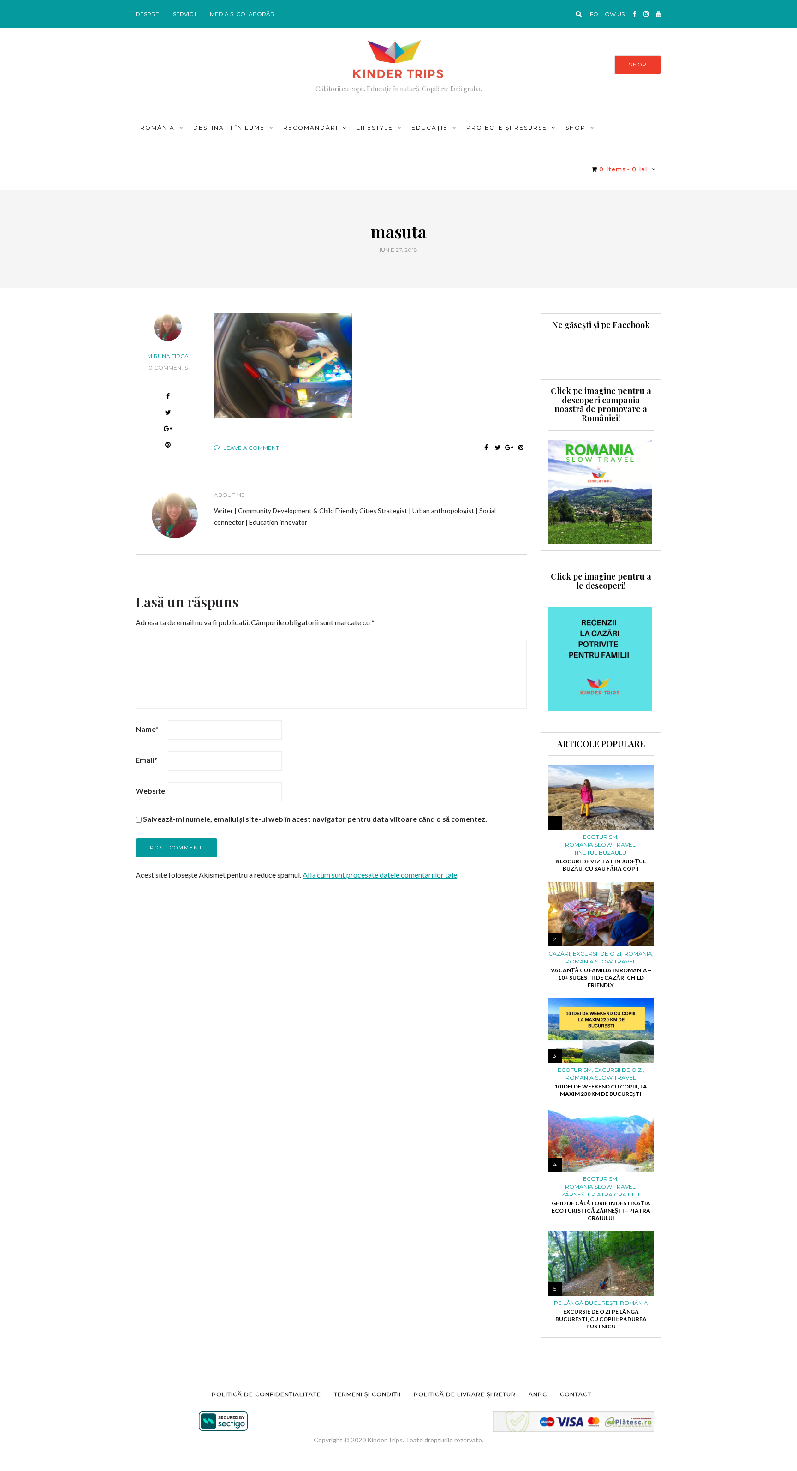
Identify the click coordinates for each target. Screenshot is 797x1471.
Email (146, 759)
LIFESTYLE (375, 127)
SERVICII (184, 14)
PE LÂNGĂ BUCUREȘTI (585, 1303)
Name (147, 728)
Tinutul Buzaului (601, 852)
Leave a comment (250, 447)
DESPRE (147, 14)
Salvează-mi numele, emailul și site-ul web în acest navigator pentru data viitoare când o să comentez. (315, 818)
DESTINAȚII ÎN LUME (229, 127)
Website (150, 790)
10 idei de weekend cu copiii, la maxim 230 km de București (600, 1090)
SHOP (638, 64)
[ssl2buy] (223, 1421)
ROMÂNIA (157, 127)
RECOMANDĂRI (310, 127)
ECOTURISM (600, 837)
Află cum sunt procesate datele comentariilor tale (380, 874)
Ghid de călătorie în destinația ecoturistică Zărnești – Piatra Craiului (601, 1210)
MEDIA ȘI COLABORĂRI (243, 14)
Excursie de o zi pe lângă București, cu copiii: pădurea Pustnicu (601, 1319)
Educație (429, 127)
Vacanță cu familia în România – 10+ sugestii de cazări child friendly (601, 977)
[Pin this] (521, 447)
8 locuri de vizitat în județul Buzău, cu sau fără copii (601, 865)
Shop (575, 127)
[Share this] (486, 447)
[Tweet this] (498, 447)
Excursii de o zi (597, 954)
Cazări (559, 954)
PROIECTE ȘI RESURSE (506, 127)
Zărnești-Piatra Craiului (601, 1194)
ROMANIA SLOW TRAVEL (600, 845)
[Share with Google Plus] (168, 430)
